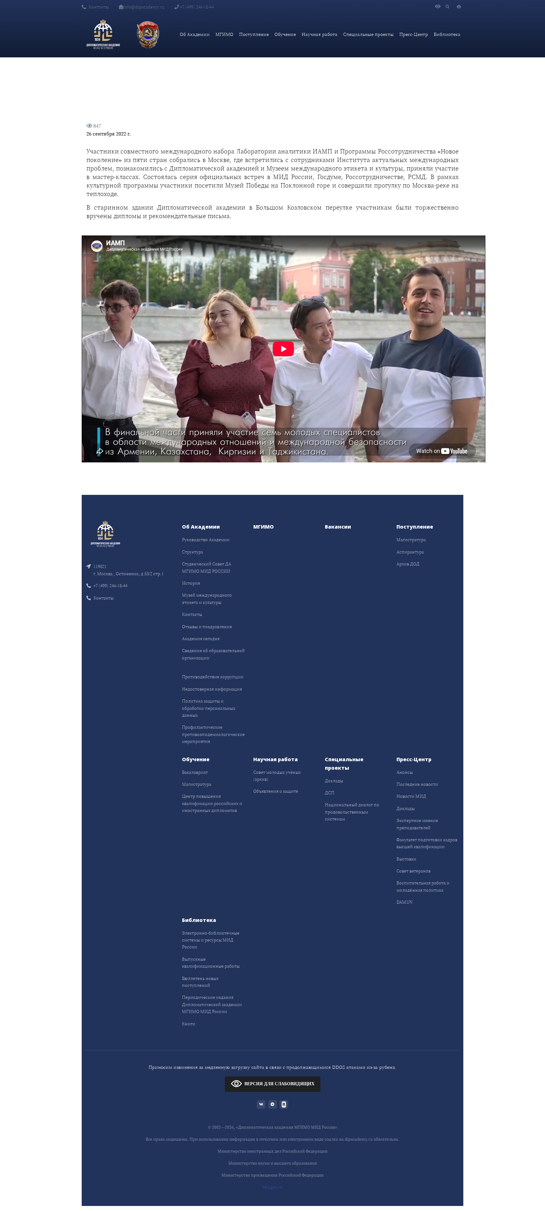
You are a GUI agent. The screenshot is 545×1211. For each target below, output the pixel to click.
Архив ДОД (407, 564)
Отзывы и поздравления (207, 626)
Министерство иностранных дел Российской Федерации (272, 1151)
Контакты (99, 7)
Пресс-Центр (413, 34)
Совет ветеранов (413, 871)
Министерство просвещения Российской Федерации (272, 1175)
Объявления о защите (275, 791)
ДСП (329, 793)
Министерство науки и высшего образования (272, 1163)
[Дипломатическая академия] (103, 34)
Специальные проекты (368, 34)
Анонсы (404, 772)
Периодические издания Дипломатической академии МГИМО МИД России (212, 1004)
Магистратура (411, 539)
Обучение (285, 34)
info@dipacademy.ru (143, 7)
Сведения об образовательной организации (213, 654)
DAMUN (404, 902)
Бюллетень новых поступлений (200, 981)
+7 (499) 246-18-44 (196, 7)
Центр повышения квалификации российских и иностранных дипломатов (212, 803)
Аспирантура (410, 552)
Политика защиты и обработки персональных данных (208, 708)
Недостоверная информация (212, 689)
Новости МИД (411, 796)
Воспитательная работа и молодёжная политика (422, 886)
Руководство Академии (206, 539)
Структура (192, 552)
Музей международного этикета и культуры (207, 598)
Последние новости (417, 784)
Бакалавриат (195, 772)
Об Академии (195, 34)
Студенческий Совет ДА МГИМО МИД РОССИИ (206, 567)
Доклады (334, 781)
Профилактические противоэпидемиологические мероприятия (213, 734)
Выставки (406, 859)
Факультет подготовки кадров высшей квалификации (426, 843)
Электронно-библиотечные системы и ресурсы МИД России (210, 940)
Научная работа (319, 34)
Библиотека (447, 34)
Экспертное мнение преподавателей (417, 824)
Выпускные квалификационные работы (211, 962)
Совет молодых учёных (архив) (277, 775)
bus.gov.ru (272, 1187)
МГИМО (224, 34)
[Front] (105, 533)
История (191, 583)
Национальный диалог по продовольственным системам (352, 812)
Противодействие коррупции (212, 677)
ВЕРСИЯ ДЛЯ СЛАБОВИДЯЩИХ (279, 1083)
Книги (188, 1024)
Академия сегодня (201, 638)
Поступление (254, 34)
